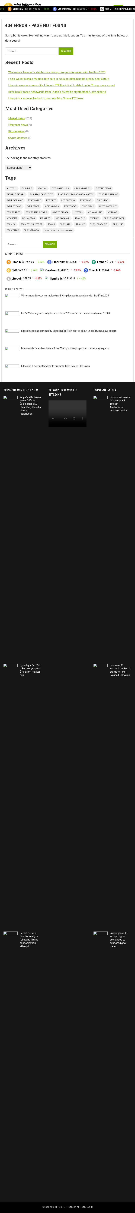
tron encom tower (114, 218)
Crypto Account (108, 206)
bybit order (33, 206)
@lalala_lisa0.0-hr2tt (41, 194)
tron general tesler (31, 224)
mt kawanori (62, 218)
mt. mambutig (95, 212)
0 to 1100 (41, 188)
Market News (16, 118)
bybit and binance (108, 194)
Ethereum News (18, 125)
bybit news (102, 200)
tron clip (80, 218)
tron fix (11, 224)
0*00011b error (103, 188)
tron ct (94, 218)
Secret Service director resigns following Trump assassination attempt (29, 940)
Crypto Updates (17, 138)
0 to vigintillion (60, 188)
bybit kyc (51, 200)
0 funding (27, 188)
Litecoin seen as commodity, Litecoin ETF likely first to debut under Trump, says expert (61, 85)
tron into (65, 224)
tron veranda (31, 230)
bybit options (14, 206)
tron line (118, 224)
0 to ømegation (82, 188)
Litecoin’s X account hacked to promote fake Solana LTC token (46, 98)
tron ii (51, 224)
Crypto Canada (60, 212)
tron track (13, 230)
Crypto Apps (13, 212)
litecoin (78, 212)
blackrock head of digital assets (76, 194)
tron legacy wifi (99, 224)
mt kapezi (45, 218)
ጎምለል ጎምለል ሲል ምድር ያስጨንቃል (58, 230)
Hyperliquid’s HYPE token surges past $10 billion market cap (30, 670)
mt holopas (28, 218)
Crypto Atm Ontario (36, 212)
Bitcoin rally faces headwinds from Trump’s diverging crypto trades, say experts (57, 92)
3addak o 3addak (15, 194)
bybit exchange (15, 200)
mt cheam (12, 218)
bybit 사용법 (88, 206)
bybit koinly (34, 200)
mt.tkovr (112, 212)
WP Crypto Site (57, 1207)
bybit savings (51, 206)
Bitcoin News (16, 131)
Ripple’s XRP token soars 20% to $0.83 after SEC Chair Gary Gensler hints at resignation (30, 405)
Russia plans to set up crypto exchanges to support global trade (118, 940)
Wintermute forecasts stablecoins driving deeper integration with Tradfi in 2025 (56, 72)
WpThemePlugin (85, 1207)
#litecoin (11, 188)
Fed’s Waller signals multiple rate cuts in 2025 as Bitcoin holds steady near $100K (58, 79)
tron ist (80, 224)
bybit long (85, 200)
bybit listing (68, 200)
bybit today (70, 206)
